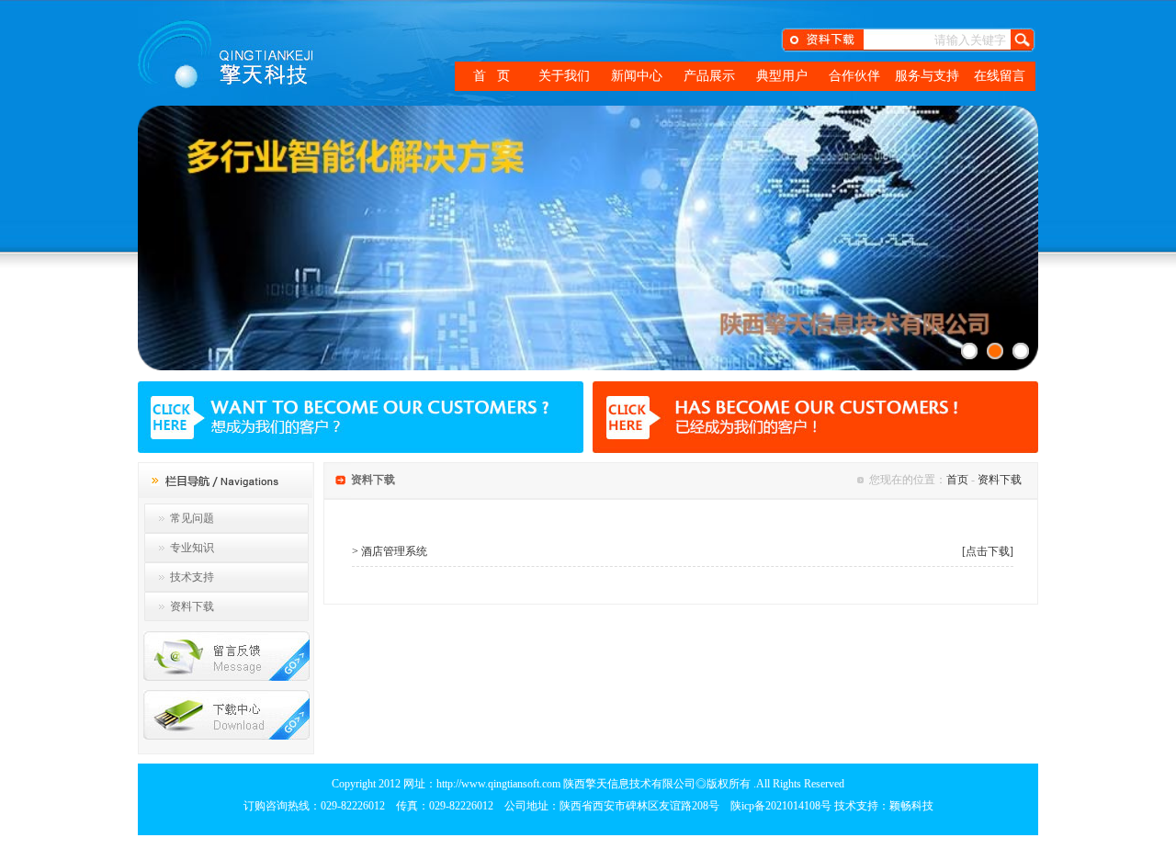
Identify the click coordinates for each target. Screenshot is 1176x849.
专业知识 (192, 547)
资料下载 (192, 606)
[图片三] (1020, 351)
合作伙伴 (854, 76)
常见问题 (192, 518)
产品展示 (709, 76)
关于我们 (564, 76)
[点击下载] (987, 551)
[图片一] (969, 351)
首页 (957, 479)
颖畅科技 (911, 805)
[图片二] (995, 351)
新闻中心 (636, 76)
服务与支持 (927, 76)
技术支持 (192, 577)
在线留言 (999, 76)
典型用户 (782, 76)
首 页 (491, 76)
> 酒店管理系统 (389, 551)
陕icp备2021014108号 (780, 805)
